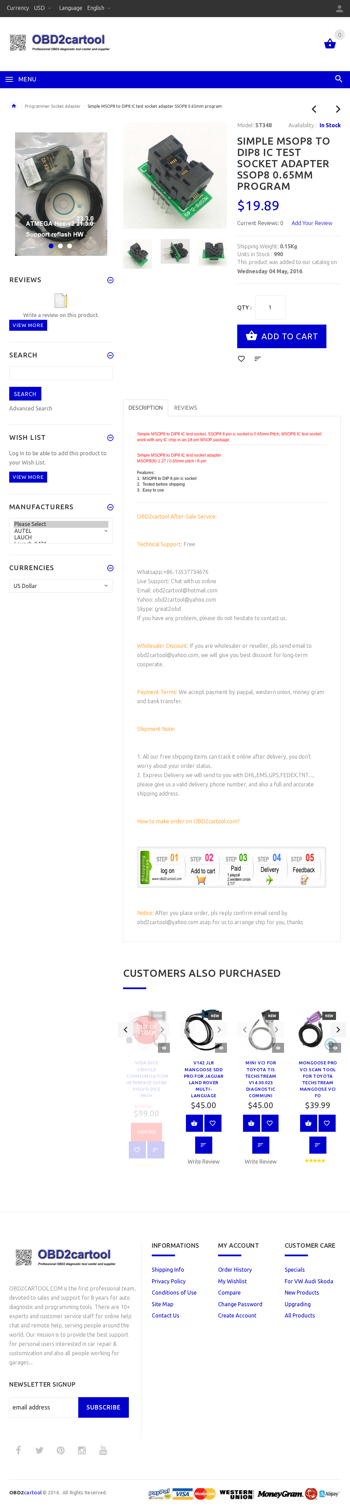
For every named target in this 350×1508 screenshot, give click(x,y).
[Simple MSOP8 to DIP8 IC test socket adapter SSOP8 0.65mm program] (137, 254)
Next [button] (338, 1029)
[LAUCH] (61, 537)
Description (146, 408)
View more (28, 325)
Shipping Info (168, 1270)
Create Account (237, 1315)
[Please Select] (61, 524)
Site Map (162, 1304)
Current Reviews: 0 (260, 223)
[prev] (314, 109)
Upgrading (298, 1304)
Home (13, 106)
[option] (137, 254)
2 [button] (59, 241)
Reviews (185, 408)
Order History (235, 1270)
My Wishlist (232, 1281)
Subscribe (103, 1407)
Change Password (240, 1304)
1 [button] (50, 241)
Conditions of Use (174, 1292)
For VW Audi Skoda (309, 1281)
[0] (330, 48)
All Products (300, 1315)
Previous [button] (125, 1029)
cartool (25, 1492)
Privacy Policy (169, 1281)
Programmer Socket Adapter (53, 106)
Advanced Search (30, 408)
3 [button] (68, 241)
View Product (194, 1123)
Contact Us (165, 1315)
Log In (16, 453)
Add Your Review (312, 223)
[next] (338, 109)
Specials (295, 1270)
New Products (302, 1292)
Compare (229, 1292)
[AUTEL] (61, 531)
